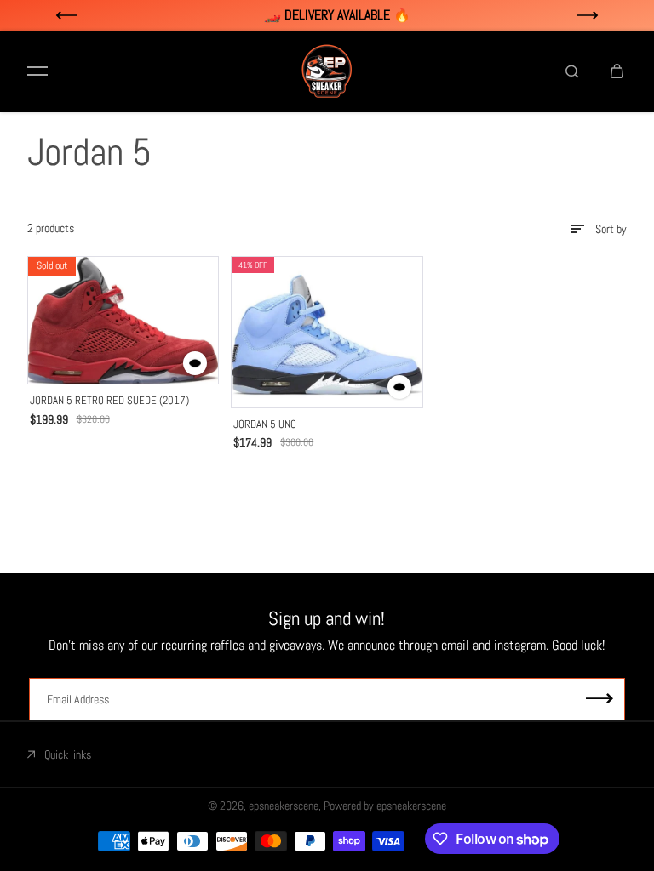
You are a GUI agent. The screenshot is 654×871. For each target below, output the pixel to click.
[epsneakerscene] (327, 71)
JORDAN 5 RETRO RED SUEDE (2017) (109, 400)
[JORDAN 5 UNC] (327, 332)
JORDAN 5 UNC (264, 424)
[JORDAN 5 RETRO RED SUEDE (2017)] (123, 320)
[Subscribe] (599, 699)
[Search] (572, 71)
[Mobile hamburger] (37, 71)
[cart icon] (616, 71)
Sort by (611, 228)
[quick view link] (195, 363)
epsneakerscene (283, 805)
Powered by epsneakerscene (385, 805)
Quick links (67, 754)
